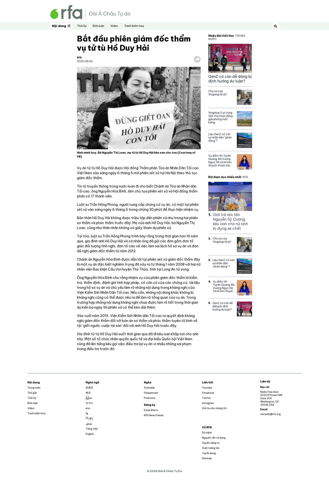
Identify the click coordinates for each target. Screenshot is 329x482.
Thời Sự (81, 26)
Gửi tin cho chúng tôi (214, 408)
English (90, 433)
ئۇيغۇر (89, 423)
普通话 (89, 387)
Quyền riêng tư (210, 442)
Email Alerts (151, 410)
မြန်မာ (89, 397)
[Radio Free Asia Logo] (90, 12)
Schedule (149, 387)
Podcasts (150, 397)
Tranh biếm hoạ (134, 26)
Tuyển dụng (209, 453)
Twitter (206, 397)
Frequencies (151, 392)
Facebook (208, 392)
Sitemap (207, 458)
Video (114, 26)
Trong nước (34, 387)
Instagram (208, 403)
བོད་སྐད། (89, 418)
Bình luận (98, 26)
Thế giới (32, 392)
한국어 (89, 403)
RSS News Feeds (154, 415)
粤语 (88, 392)
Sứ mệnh (207, 432)
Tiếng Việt (92, 428)
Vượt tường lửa (210, 447)
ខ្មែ (87, 413)
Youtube (207, 387)
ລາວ (88, 408)
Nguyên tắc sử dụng (214, 437)
